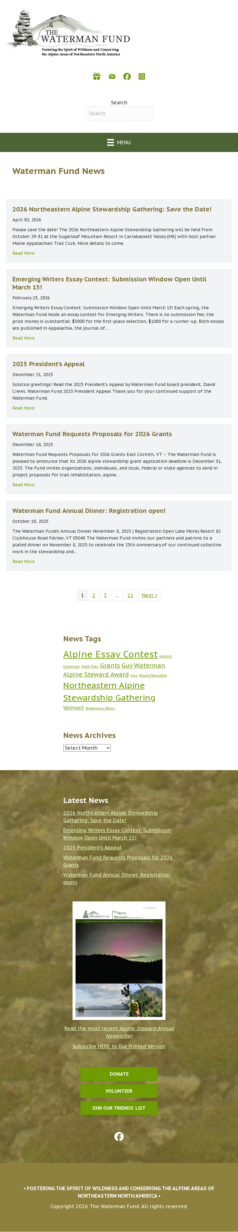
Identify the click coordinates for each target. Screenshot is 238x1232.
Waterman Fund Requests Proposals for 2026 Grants (92, 434)
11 (130, 595)
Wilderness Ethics (100, 708)
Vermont (73, 708)
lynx (133, 675)
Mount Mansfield (153, 675)
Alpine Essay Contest (110, 654)
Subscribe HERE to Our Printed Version (119, 1046)
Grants (110, 665)
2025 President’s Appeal (48, 364)
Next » (149, 595)
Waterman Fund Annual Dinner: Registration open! (89, 511)
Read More (23, 253)
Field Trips (90, 666)
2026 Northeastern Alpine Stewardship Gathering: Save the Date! (112, 209)
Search (119, 102)
